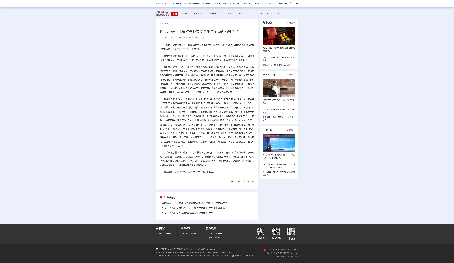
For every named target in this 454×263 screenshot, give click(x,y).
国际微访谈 (206, 3)
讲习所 (171, 3)
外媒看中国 (227, 3)
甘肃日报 (187, 37)
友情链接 (219, 233)
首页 (157, 3)
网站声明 (209, 233)
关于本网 (159, 233)
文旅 (277, 14)
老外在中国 (216, 3)
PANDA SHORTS (280, 3)
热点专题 (264, 14)
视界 (241, 14)
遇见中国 (236, 3)
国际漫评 (179, 3)
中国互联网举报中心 (165, 249)
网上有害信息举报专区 (213, 237)
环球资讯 (184, 233)
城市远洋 (197, 14)
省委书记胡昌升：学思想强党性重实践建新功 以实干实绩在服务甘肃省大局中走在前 (197, 203)
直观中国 (228, 14)
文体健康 (257, 3)
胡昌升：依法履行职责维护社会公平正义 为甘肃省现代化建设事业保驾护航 (193, 208)
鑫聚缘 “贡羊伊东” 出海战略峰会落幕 (276, 65)
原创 (251, 14)
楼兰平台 (268, 3)
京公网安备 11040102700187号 (244, 256)
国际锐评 (187, 3)
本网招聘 (169, 233)
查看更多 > (291, 23)
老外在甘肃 (213, 14)
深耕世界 (247, 3)
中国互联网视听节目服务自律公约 (166, 256)
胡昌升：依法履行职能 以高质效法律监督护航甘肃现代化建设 (188, 213)
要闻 (185, 14)
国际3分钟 (196, 3)
